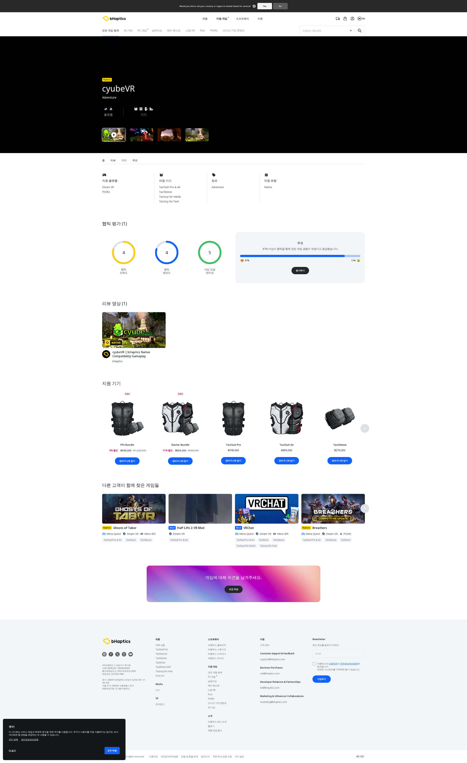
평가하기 (300, 270)
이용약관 (333, 663)
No (280, 6)
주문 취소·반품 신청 (222, 756)
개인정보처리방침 (349, 663)
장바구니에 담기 (127, 461)
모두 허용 (112, 750)
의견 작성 (233, 589)
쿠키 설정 (239, 756)
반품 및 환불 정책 (189, 756)
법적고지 (205, 756)
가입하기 (321, 679)
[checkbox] (314, 664)
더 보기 (12, 750)
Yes (264, 6)
